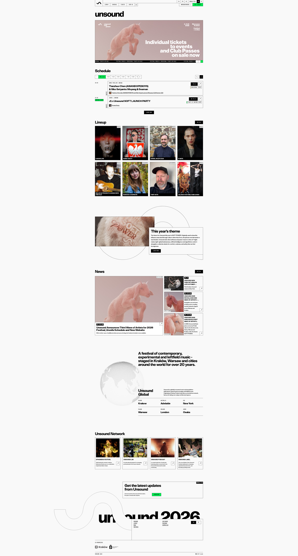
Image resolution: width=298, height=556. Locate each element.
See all (199, 122)
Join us (131, 4)
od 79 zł (193, 99)
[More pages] (136, 4)
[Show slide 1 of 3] (197, 61)
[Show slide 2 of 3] (199, 61)
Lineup (106, 4)
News (135, 525)
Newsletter (192, 1)
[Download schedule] (201, 77)
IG (178, 1)
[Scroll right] (140, 77)
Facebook (164, 523)
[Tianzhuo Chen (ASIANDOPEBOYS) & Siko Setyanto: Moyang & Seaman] (200, 84)
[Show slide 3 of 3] (202, 61)
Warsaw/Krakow (185, 4)
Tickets (123, 4)
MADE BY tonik (199, 554)
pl (201, 1)
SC (186, 1)
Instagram (165, 521)
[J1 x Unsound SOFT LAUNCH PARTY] (200, 99)
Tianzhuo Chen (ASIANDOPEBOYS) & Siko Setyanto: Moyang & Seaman (128, 88)
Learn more (156, 250)
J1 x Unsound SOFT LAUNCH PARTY (129, 101)
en (198, 1)
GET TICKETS (197, 4)
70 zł (194, 84)
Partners (136, 527)
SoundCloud (165, 525)
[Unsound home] (99, 3)
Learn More (149, 112)
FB (182, 1)
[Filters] (197, 77)
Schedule (114, 4)
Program (136, 521)
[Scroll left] (96, 77)
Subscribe (156, 494)
